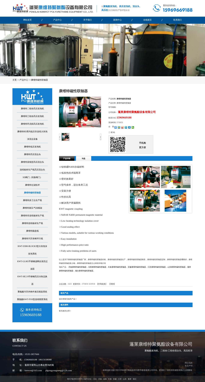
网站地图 (188, 363)
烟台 (134, 379)
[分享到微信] (133, 127)
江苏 (120, 379)
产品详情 (66, 158)
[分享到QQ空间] (119, 127)
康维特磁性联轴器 (39, 80)
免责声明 (189, 366)
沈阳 (105, 379)
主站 (95, 379)
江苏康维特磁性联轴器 (157, 267)
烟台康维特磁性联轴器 (84, 271)
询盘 (83, 158)
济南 (100, 379)
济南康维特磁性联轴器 (77, 267)
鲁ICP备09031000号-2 (75, 379)
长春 (110, 379)
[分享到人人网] (129, 127)
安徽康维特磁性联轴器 (137, 267)
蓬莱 (129, 379)
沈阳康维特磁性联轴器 (97, 267)
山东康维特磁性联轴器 (176, 267)
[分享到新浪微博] (122, 127)
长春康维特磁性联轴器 (117, 267)
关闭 (112, 284)
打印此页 (101, 284)
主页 (14, 80)
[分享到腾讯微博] (126, 127)
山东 (125, 379)
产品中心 (24, 80)
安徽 (115, 379)
